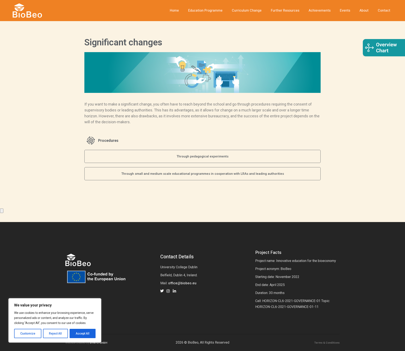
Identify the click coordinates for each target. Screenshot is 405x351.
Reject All (55, 333)
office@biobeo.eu (182, 283)
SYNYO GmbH (98, 342)
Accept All (82, 333)
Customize (27, 333)
